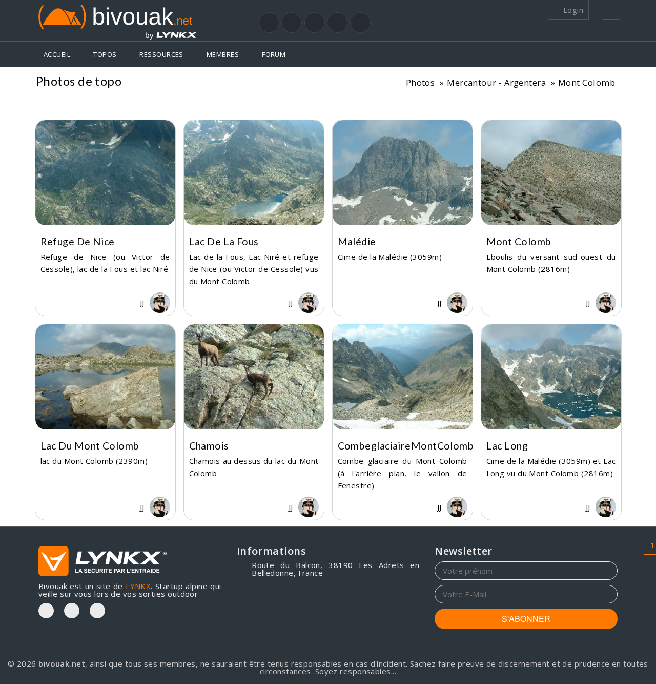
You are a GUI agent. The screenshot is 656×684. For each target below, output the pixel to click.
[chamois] (254, 376)
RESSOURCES (161, 54)
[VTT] (337, 22)
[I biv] (48, 302)
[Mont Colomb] (551, 172)
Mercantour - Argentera (496, 82)
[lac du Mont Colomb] (105, 376)
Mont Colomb (586, 82)
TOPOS (104, 54)
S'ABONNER (526, 618)
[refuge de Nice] (105, 172)
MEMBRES (223, 54)
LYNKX (138, 586)
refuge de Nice (77, 241)
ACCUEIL (57, 54)
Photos (420, 82)
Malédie (357, 241)
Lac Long (507, 446)
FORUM (273, 54)
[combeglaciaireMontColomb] (403, 376)
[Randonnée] (269, 22)
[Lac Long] (551, 376)
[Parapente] (360, 22)
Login (572, 10)
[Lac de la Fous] (254, 172)
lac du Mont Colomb (89, 446)
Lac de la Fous (224, 241)
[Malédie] (403, 172)
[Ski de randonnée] (314, 22)
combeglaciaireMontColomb (406, 446)
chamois (209, 446)
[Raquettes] (291, 22)
